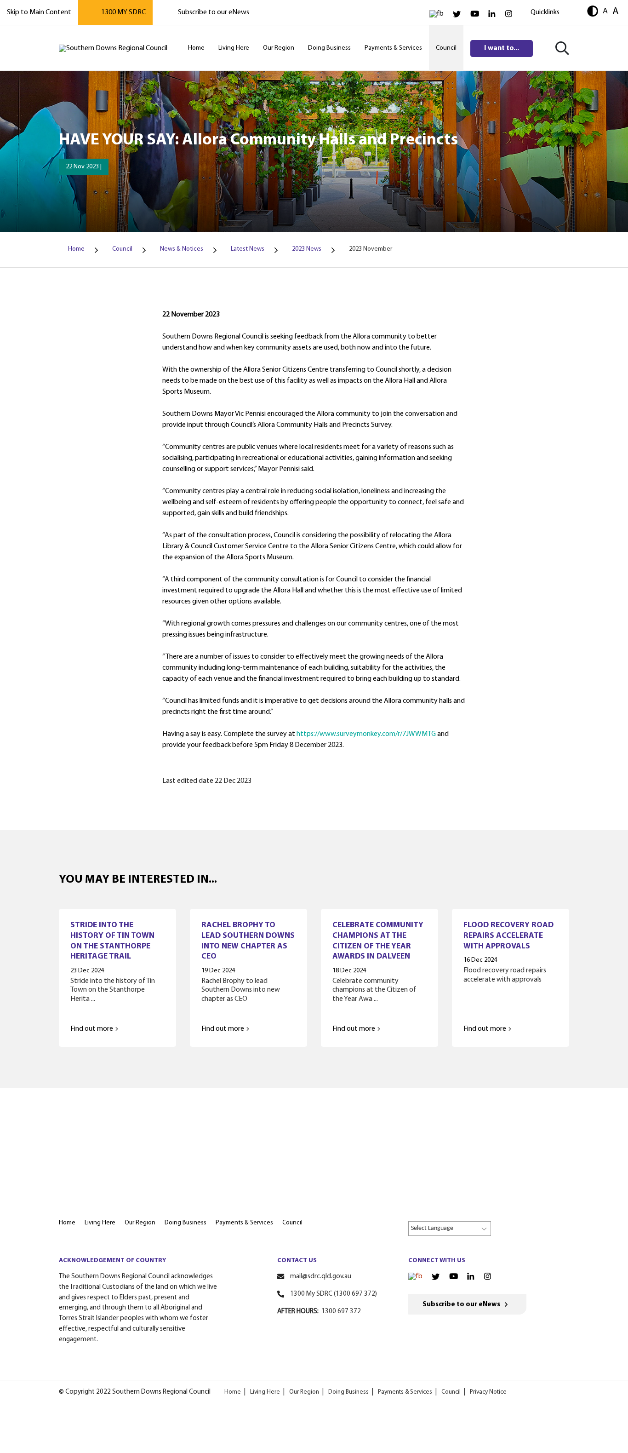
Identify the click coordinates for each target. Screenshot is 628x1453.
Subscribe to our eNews (213, 12)
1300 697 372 (341, 1311)
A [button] (605, 11)
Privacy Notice (488, 1392)
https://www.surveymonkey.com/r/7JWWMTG (366, 734)
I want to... (501, 48)
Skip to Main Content (39, 12)
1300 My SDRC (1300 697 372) (333, 1294)
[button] (592, 12)
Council (451, 1392)
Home (232, 1392)
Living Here (265, 1392)
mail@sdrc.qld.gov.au (320, 1276)
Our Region (304, 1392)
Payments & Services (405, 1392)
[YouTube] (474, 14)
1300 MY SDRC (123, 12)
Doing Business (348, 1392)
